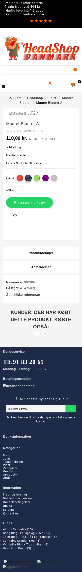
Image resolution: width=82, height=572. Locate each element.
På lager (12, 288)
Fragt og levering (15, 494)
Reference (14, 282)
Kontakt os (11, 513)
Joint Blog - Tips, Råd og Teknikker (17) (31, 536)
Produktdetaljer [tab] (41, 253)
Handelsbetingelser (16, 502)
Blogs (7, 523)
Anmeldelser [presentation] (41, 267)
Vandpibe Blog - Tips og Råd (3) (26, 544)
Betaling (9, 509)
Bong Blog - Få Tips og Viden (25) (26, 533)
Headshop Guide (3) (17, 548)
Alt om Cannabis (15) (18, 529)
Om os (7, 505)
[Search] (75, 70)
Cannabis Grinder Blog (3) (22, 540)
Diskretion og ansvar (17, 498)
